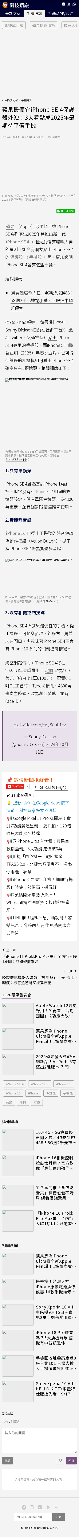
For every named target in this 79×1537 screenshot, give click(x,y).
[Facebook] (24, 1507)
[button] (69, 4)
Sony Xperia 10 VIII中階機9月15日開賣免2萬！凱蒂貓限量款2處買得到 (56, 1312)
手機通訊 (34, 13)
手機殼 (68, 1093)
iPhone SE (63, 1084)
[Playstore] (48, 1507)
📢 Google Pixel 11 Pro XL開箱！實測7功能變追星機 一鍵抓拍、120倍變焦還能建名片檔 (38, 825)
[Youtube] (63, 4)
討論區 (8, 1413)
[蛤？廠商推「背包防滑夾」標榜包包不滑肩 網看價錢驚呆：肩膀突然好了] (18, 1195)
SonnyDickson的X (16, 459)
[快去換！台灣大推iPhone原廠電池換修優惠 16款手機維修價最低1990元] (18, 1289)
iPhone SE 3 (39, 1084)
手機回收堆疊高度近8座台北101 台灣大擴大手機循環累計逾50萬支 (56, 1363)
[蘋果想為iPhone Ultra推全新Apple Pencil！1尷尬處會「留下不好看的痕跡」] (18, 1039)
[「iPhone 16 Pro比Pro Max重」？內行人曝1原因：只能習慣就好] (18, 1221)
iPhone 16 (13, 1093)
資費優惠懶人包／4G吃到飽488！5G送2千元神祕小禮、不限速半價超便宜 (42, 300)
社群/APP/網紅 (60, 13)
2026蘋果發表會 (16, 994)
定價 (37, 1102)
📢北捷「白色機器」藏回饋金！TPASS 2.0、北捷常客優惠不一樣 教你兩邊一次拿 (39, 864)
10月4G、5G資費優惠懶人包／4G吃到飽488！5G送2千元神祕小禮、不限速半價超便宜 (56, 1137)
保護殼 (51, 1093)
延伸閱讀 (10, 1121)
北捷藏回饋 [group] (13, 25)
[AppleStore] (56, 1507)
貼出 (52, 337)
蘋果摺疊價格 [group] (43, 25)
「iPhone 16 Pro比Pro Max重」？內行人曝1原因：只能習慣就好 (56, 1218)
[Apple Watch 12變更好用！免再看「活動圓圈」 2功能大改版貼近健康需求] (18, 1013)
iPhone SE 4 (14, 1084)
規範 (8, 1460)
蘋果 (9, 1102)
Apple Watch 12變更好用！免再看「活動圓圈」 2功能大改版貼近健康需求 (56, 1010)
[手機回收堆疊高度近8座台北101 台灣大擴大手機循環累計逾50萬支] (18, 1366)
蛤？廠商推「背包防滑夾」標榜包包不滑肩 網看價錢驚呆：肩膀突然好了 (55, 1193)
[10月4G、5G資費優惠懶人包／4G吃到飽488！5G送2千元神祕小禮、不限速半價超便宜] (18, 1140)
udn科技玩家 (10, 100)
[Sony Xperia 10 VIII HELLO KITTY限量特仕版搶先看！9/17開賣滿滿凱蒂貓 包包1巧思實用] (18, 1391)
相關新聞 (10, 1245)
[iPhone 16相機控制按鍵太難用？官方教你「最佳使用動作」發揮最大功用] (18, 1165)
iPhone (33, 1093)
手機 (23, 1102)
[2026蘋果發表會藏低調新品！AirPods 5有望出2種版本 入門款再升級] (18, 1064)
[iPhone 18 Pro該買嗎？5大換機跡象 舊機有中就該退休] (18, 1340)
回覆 (71, 1460)
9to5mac (51, 601)
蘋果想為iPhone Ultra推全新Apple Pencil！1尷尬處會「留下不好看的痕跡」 (56, 1036)
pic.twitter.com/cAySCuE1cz (40, 724)
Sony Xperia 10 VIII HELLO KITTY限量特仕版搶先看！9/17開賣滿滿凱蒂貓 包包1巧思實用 (55, 1389)
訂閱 (58, 1517)
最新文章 (12, 13)
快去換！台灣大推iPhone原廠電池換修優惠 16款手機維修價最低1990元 (56, 1286)
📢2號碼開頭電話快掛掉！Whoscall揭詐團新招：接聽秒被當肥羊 (38, 902)
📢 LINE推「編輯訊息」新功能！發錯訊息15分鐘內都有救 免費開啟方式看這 (39, 925)
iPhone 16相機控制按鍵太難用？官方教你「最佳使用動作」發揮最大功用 (55, 1163)
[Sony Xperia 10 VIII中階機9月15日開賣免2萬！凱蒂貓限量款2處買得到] (18, 1315)
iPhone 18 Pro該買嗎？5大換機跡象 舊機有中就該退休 (54, 1338)
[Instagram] (32, 1507)
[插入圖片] (60, 1460)
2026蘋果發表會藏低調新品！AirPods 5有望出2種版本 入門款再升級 (56, 1062)
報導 (31, 322)
